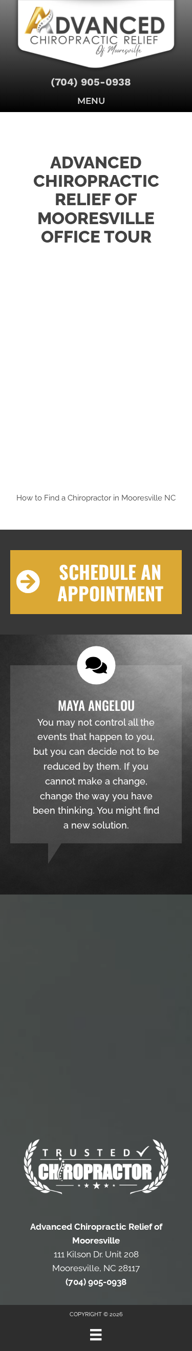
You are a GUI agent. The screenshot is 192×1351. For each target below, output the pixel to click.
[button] (96, 582)
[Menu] (95, 1334)
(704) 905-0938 (91, 82)
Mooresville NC (148, 498)
